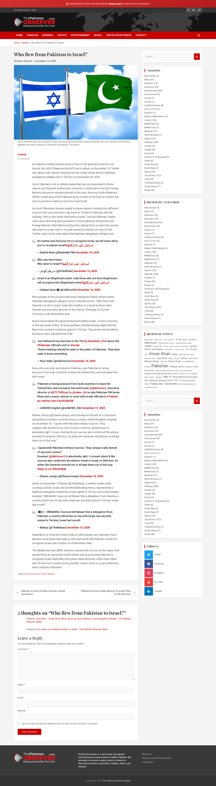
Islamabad (162, 358)
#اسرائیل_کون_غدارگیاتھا (79, 245)
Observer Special (23, 61)
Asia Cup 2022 (169, 340)
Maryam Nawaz (151, 361)
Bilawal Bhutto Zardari (166, 343)
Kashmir (148, 112)
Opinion (22, 154)
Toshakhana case (150, 387)
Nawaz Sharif (174, 361)
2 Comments (24, 159)
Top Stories (150, 175)
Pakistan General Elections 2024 (167, 371)
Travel (147, 179)
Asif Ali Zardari (182, 340)
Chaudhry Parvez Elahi (184, 343)
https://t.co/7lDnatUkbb (51, 469)
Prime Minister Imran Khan (185, 377)
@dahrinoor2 (98, 388)
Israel (32, 574)
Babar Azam (150, 342)
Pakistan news (184, 374)
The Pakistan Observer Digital (116, 780)
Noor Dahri (41, 574)
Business (47, 35)
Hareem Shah (179, 349)
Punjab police (156, 383)
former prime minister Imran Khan (176, 346)
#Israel (75, 345)
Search (197, 56)
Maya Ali (164, 361)
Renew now (115, 3)
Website (21, 710)
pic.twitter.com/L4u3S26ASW (55, 400)
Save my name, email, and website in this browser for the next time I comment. (60, 723)
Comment (23, 649)
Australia (192, 339)
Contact (141, 35)
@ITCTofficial (59, 392)
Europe (147, 98)
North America (151, 135)
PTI (176, 380)
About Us (146, 754)
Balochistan (150, 76)
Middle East (149, 123)
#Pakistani (43, 345)
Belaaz (26, 574)
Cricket (147, 346)
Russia (147, 153)
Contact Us (147, 762)
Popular (148, 146)
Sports (62, 35)
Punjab (147, 149)
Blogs (147, 79)
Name (21, 684)
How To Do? (150, 109)
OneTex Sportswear (118, 35)
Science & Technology (155, 157)
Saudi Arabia (171, 383)
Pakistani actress (186, 371)
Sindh (147, 160)
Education (149, 87)
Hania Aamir (168, 349)
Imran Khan (159, 353)
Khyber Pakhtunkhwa (154, 116)
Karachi (176, 358)
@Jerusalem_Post (95, 341)
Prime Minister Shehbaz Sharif (158, 380)
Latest (147, 120)
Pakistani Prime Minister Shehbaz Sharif (161, 374)
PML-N (167, 376)
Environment (150, 94)
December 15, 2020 (93, 408)
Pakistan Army (177, 366)
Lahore (184, 358)
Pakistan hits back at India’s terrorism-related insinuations (43, 592)
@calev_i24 (79, 392)
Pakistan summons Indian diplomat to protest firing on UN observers (105, 592)
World (98, 35)
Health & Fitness (152, 105)
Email (21, 697)
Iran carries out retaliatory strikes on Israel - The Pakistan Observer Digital (71, 629)
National (148, 131)
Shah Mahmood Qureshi (187, 384)
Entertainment (80, 35)
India (174, 354)
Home (19, 35)
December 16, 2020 (45, 61)
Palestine (158, 377)
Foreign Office (158, 346)
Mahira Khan (193, 358)
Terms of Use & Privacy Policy (156, 758)
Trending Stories (152, 182)
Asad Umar (158, 340)
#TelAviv (112, 396)
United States (150, 186)
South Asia (149, 164)
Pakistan (32, 35)
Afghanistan (148, 340)
